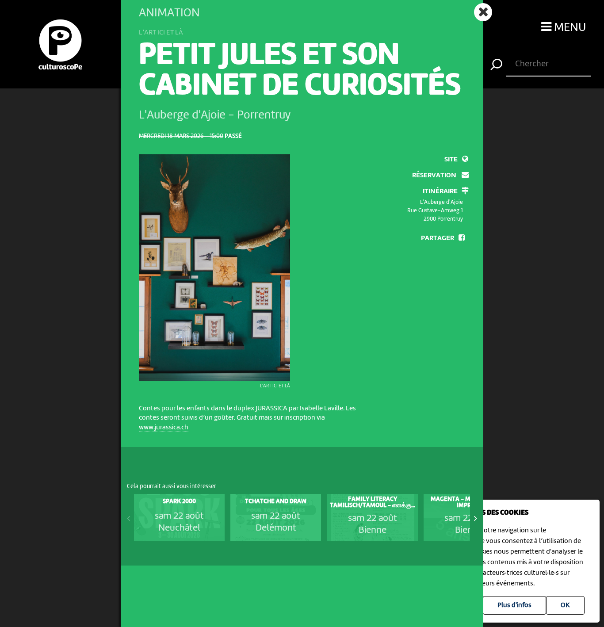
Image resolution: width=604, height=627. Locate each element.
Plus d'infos (514, 605)
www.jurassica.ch (163, 427)
